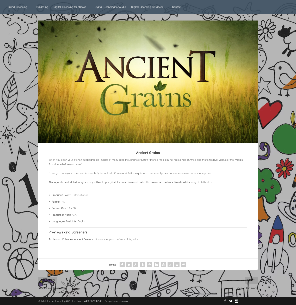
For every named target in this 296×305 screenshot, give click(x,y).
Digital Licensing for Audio (110, 7)
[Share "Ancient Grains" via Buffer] (163, 264)
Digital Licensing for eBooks (69, 7)
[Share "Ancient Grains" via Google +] (135, 264)
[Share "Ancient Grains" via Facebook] (122, 264)
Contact (176, 7)
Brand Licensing (17, 7)
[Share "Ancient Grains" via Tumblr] (142, 264)
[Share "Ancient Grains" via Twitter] (129, 264)
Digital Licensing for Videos (147, 7)
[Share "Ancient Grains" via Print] (183, 264)
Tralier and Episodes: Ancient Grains (70, 239)
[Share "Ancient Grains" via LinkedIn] (156, 264)
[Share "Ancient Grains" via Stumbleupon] (170, 264)
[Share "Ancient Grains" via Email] (177, 264)
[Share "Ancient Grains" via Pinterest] (149, 264)
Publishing (42, 7)
